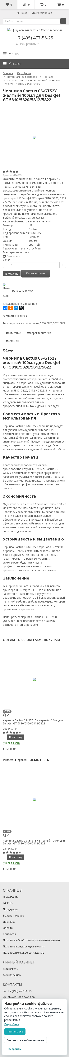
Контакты (9, 934)
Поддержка (10, 909)
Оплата (8, 928)
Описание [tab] (14, 333)
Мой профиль (12, 975)
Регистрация (44, 12)
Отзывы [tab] (14, 341)
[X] (21, 308)
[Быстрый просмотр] (8, 715)
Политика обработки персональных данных (31, 940)
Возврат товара (13, 915)
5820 (49, 323)
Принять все (15, 1031)
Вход (24, 12)
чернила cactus (30, 323)
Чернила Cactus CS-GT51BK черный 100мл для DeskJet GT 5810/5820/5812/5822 (33, 721)
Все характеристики (16, 252)
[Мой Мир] (16, 308)
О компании (10, 897)
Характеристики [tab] (40, 333)
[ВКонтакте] (5, 308)
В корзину (11, 273)
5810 (43, 323)
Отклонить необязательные (25, 1040)
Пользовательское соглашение (23, 952)
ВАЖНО (8, 903)
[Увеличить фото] (4, 715)
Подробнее (11, 1024)
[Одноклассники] (10, 308)
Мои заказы (10, 969)
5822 (62, 323)
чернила (14, 323)
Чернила (21, 315)
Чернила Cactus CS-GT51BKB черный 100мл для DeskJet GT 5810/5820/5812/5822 (34, 842)
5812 (56, 323)
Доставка (9, 921)
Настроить (14, 1049)
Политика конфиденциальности (23, 946)
